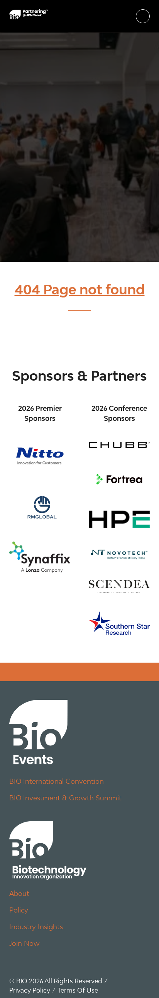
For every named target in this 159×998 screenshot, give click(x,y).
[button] (143, 16)
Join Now (24, 943)
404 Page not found (80, 289)
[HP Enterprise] (119, 519)
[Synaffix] (39, 557)
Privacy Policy (29, 990)
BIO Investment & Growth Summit (65, 798)
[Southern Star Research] (119, 623)
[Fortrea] (119, 479)
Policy (18, 910)
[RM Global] (39, 506)
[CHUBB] (119, 445)
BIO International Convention (56, 781)
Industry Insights (36, 927)
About (19, 893)
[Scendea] (119, 586)
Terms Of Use (78, 990)
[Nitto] (39, 456)
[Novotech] (119, 554)
